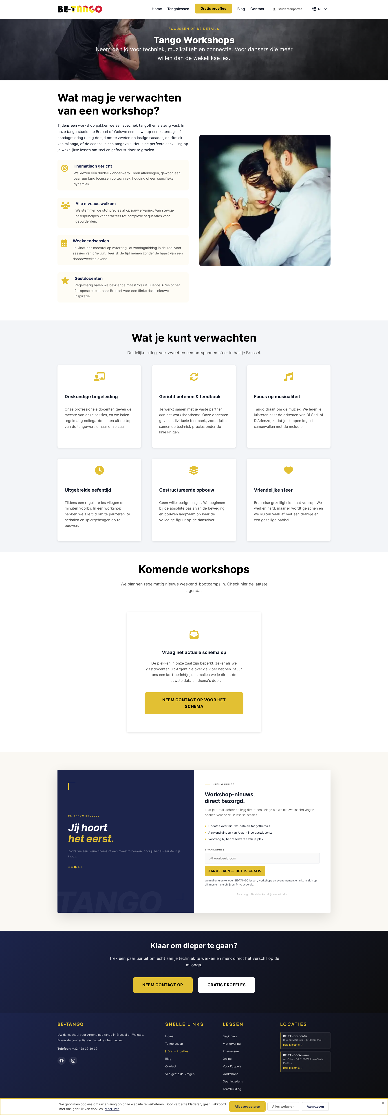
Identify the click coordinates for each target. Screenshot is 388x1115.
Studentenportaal (290, 9)
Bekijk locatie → (293, 1044)
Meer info (112, 1109)
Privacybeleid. (245, 884)
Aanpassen (315, 1106)
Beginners (230, 1036)
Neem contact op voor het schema (194, 703)
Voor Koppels (232, 1066)
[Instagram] (73, 1061)
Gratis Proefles (178, 1051)
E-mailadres (215, 849)
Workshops (230, 1074)
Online (227, 1058)
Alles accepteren (247, 1106)
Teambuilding (232, 1089)
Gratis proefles (213, 8)
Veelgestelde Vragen (180, 1074)
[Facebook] (61, 1061)
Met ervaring (232, 1043)
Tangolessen (178, 9)
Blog (241, 9)
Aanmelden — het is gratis (234, 871)
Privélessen (231, 1051)
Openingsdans (233, 1081)
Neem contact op (162, 985)
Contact (257, 9)
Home (157, 9)
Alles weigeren (283, 1106)
